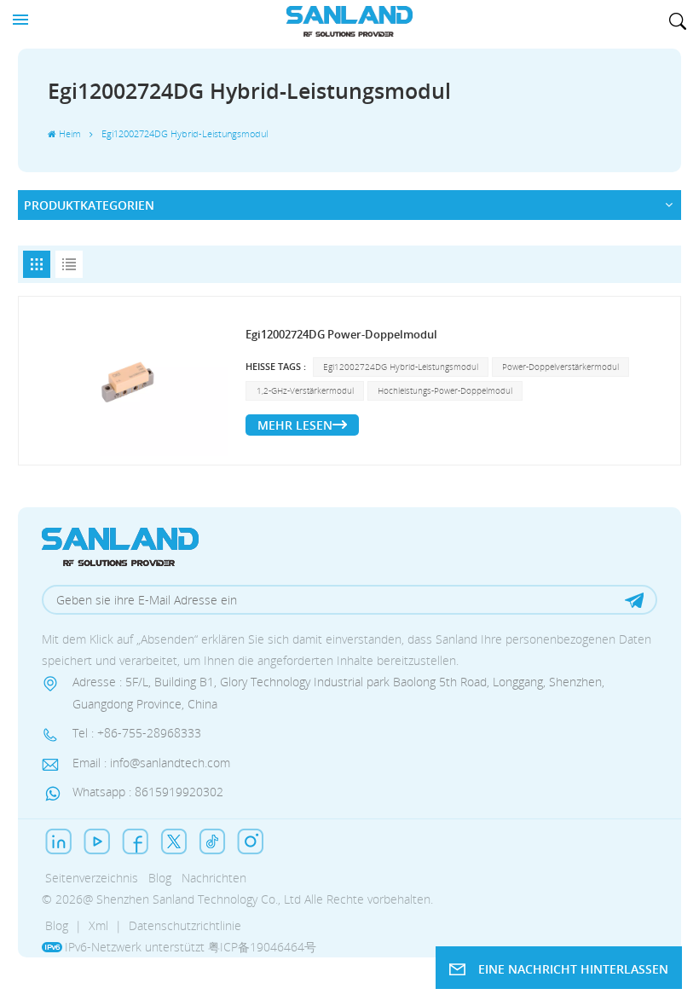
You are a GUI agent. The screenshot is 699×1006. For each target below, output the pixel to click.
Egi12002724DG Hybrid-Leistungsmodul (400, 367)
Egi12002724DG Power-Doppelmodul (341, 334)
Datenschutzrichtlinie (185, 925)
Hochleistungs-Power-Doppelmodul (445, 390)
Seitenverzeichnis (91, 878)
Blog (159, 878)
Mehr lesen (294, 425)
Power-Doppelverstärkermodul (560, 367)
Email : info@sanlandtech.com (151, 762)
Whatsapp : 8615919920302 (147, 791)
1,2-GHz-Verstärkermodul (305, 390)
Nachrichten (214, 878)
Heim (70, 134)
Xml (98, 925)
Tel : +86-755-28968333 (136, 733)
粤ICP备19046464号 (262, 947)
